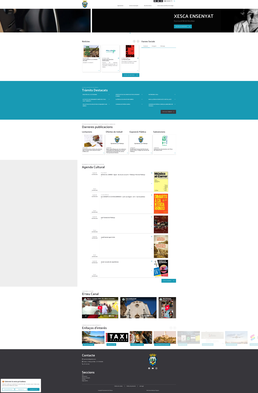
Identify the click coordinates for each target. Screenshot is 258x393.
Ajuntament (84, 376)
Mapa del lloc (85, 380)
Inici (83, 375)
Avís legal (142, 386)
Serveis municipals (86, 377)
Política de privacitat (131, 386)
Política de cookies (118, 386)
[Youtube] (158, 1)
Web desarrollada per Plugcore (152, 390)
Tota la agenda (167, 281)
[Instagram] (161, 1)
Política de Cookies (13, 385)
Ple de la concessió (89, 26)
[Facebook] (155, 1)
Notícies (84, 379)
